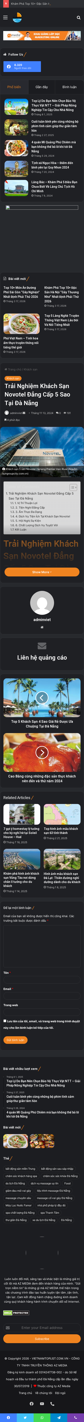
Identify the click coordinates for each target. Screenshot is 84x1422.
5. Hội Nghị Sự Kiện (28, 520)
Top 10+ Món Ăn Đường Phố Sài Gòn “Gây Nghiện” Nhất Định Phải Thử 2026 (21, 292)
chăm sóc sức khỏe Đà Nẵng (60, 1176)
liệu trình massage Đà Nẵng (53, 1190)
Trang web (10, 1005)
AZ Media (64, 1386)
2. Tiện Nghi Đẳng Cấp (30, 507)
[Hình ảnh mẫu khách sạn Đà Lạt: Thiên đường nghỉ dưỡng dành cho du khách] (62, 859)
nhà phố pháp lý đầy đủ (51, 1205)
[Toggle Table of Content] (71, 487)
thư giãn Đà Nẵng (16, 1220)
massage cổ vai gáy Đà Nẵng (54, 1198)
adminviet (16, 413)
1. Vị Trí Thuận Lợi (26, 503)
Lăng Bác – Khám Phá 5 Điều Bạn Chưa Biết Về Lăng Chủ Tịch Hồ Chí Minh (54, 186)
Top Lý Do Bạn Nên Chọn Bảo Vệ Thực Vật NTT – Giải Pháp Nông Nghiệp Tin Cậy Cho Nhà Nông (53, 105)
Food (67, 1183)
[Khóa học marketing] (42, 35)
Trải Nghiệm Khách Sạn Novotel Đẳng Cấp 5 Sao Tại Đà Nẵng (41, 496)
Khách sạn (30, 369)
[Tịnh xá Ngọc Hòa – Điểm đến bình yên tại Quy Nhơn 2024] (16, 169)
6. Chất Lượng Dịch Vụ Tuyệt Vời (37, 525)
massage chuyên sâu (18, 1198)
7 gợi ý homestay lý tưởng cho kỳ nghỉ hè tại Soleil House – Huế (21, 833)
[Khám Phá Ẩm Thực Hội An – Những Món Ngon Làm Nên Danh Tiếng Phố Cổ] (42, 1141)
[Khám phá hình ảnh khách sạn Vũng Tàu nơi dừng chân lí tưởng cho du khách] (21, 859)
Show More (41, 572)
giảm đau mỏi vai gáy (18, 1190)
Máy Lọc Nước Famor (18, 1205)
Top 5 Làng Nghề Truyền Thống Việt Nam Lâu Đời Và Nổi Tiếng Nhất (61, 320)
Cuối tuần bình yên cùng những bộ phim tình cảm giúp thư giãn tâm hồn (54, 126)
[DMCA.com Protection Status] (16, 1314)
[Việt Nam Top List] (17, 17)
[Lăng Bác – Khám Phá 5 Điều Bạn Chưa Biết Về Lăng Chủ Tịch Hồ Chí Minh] (16, 188)
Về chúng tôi (43, 1393)
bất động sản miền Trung (20, 1168)
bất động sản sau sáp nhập (57, 1168)
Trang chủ (14, 369)
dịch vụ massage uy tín (44, 1183)
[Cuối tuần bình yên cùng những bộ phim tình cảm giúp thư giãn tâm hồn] (16, 127)
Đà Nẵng (66, 1220)
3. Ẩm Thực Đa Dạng (29, 512)
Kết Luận (20, 529)
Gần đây (42, 87)
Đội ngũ (60, 1393)
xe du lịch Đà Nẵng (44, 1220)
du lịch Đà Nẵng (15, 1183)
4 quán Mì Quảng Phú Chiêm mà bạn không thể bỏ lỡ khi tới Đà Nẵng (53, 146)
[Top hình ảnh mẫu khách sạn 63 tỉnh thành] (62, 814)
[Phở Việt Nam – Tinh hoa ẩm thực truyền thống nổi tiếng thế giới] (21, 324)
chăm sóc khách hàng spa (21, 1176)
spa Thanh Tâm (49, 1212)
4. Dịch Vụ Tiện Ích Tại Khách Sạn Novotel (43, 516)
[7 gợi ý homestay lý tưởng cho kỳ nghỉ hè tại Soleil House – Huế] (21, 814)
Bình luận (69, 87)
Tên (7, 972)
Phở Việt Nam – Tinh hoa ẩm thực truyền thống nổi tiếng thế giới (21, 343)
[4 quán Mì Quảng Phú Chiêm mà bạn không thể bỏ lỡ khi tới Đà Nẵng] (16, 148)
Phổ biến (14, 87)
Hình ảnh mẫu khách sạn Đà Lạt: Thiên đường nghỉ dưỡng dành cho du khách (62, 878)
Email (8, 989)
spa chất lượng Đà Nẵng (20, 1212)
